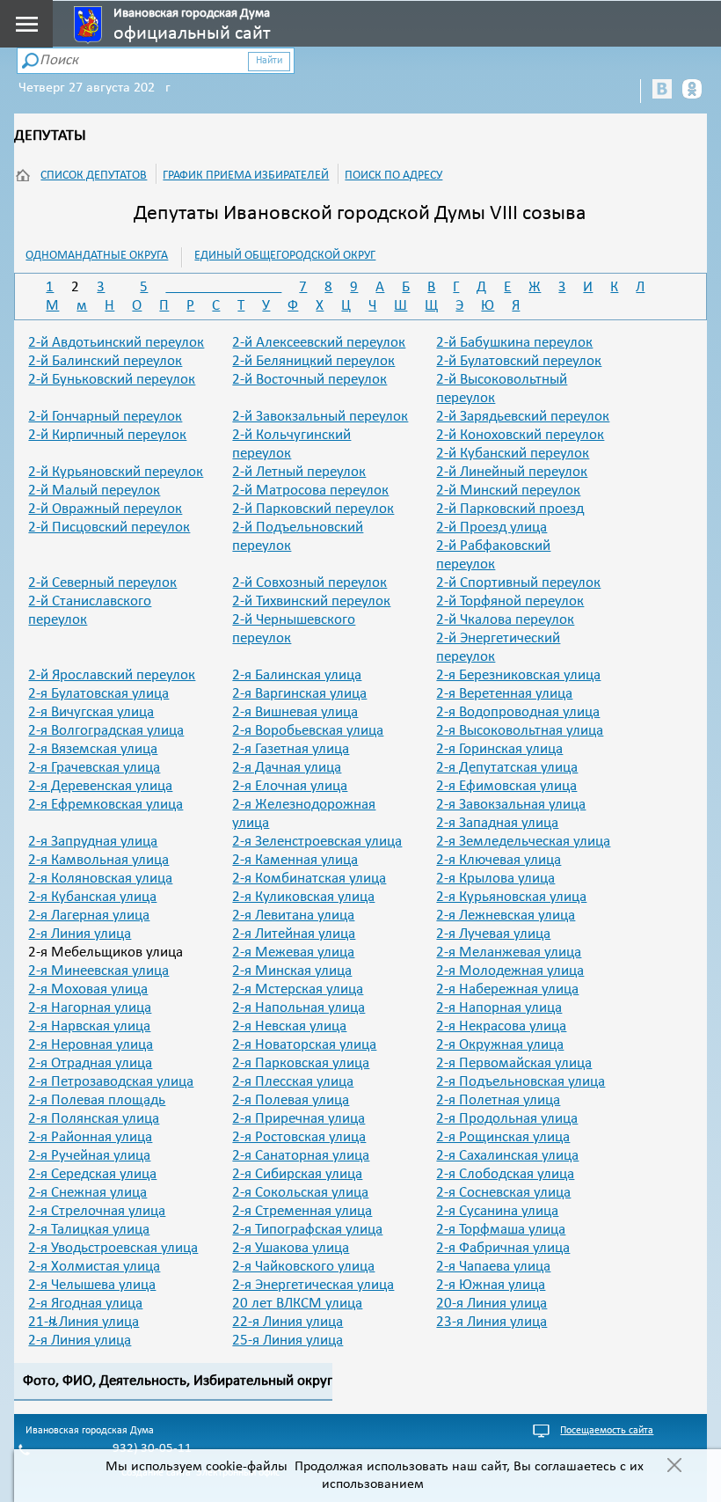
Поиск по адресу (393, 175)
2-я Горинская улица (499, 749)
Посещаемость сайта (606, 1430)
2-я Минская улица (292, 970)
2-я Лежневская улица (505, 915)
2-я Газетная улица (290, 749)
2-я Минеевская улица (98, 970)
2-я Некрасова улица (501, 1026)
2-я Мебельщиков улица (105, 952)
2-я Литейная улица (293, 934)
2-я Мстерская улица (297, 989)
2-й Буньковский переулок (111, 379)
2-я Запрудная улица (92, 841)
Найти (269, 60)
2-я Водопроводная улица (518, 712)
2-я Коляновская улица (100, 878)
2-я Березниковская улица (518, 675)
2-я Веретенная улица (504, 693)
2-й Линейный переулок (511, 472)
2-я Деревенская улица (100, 786)
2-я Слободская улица (505, 1174)
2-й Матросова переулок (310, 490)
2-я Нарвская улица (89, 1026)
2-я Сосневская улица (503, 1192)
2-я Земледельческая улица (523, 841)
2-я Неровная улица (90, 1044)
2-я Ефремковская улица (105, 804)
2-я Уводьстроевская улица (113, 1248)
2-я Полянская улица (93, 1118)
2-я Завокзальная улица (511, 804)
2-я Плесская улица (292, 1081)
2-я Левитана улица (293, 915)
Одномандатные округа (96, 255)
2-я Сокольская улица (300, 1192)
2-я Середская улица (92, 1174)
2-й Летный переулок (299, 472)
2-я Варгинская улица (299, 693)
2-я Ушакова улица (290, 1248)
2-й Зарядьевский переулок (522, 416)
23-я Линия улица (491, 1322)
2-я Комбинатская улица (309, 878)
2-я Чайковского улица (303, 1266)
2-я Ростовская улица (299, 1137)
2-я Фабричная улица (503, 1248)
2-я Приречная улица (298, 1118)
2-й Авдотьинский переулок (116, 342)
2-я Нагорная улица (89, 1007)
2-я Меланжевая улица (508, 952)
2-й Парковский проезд (510, 509)
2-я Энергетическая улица (313, 1285)
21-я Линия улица (83, 1322)
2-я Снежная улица (87, 1192)
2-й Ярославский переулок (111, 675)
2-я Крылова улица (495, 878)
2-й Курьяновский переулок (115, 472)
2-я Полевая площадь (96, 1100)
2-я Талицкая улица (88, 1229)
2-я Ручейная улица (89, 1155)
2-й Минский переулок (508, 490)
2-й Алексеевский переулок (318, 342)
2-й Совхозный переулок (309, 582)
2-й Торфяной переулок (510, 601)
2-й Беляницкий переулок (313, 361)
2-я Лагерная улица (88, 915)
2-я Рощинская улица (503, 1137)
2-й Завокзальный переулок (320, 416)
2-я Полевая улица (290, 1100)
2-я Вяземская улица (92, 749)
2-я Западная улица (497, 823)
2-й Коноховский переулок (520, 435)
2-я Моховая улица (88, 989)
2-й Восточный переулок (309, 379)
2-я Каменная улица (295, 860)
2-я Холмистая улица (94, 1266)
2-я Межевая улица (293, 952)
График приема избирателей (246, 175)
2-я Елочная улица (289, 786)
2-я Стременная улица (302, 1211)
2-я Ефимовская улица (506, 786)
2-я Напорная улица (499, 1007)
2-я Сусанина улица (497, 1211)
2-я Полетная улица (498, 1100)
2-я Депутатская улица (507, 767)
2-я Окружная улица (500, 1044)
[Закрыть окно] (674, 1467)
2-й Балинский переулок (105, 361)
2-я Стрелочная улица (96, 1211)
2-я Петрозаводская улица (110, 1081)
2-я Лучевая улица (493, 934)
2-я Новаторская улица (304, 1044)
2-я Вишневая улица (295, 712)
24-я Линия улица (79, 1340)
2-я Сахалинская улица (507, 1155)
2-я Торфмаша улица (500, 1229)
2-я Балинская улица (296, 675)
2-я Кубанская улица (92, 897)
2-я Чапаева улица (493, 1266)
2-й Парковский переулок (313, 509)
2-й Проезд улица (491, 527)
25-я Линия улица (287, 1340)
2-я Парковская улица (300, 1063)
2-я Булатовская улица (98, 693)
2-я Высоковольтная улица (519, 730)
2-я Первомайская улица (514, 1063)
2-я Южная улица (490, 1285)
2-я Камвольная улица (98, 860)
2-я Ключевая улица (498, 860)
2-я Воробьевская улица (307, 730)
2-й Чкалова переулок (505, 619)
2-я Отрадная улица (90, 1063)
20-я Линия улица (491, 1303)
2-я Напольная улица (298, 1007)
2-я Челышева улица (92, 1285)
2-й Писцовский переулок (109, 527)
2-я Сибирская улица (297, 1174)
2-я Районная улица (90, 1137)
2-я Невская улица (289, 1026)
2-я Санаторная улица (300, 1155)
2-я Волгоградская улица (106, 730)
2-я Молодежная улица (510, 970)
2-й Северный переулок (102, 582)
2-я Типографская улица (307, 1229)
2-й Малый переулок (94, 490)
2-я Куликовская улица (303, 897)
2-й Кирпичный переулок (107, 435)
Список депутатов (93, 175)
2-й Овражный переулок (105, 509)
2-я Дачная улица (286, 767)
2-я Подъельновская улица (520, 1081)
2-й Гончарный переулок (105, 416)
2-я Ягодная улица (85, 1303)
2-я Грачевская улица (94, 767)
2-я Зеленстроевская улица (317, 841)
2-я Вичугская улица (91, 712)
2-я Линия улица (79, 934)
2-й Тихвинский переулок (311, 601)
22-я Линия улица (287, 1322)
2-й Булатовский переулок (518, 361)
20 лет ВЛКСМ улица (297, 1303)
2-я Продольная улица (507, 1118)
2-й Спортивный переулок (518, 582)
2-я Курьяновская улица (511, 897)
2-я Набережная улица (507, 989)
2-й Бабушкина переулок (514, 342)
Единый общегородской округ (284, 255)
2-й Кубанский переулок (512, 453)
